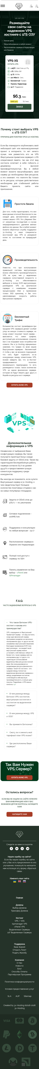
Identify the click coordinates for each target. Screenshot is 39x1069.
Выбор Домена (19, 908)
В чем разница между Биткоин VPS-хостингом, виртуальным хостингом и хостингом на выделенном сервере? (18, 700)
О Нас (19, 963)
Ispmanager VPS (19, 924)
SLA (9, 996)
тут (14, 684)
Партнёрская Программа (19, 974)
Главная (19, 898)
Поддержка (19, 944)
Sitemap (27, 996)
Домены (19, 905)
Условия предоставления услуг (19, 989)
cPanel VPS (19, 927)
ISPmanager (14, 575)
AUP (18, 996)
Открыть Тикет (19, 950)
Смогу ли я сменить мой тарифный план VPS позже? (19, 734)
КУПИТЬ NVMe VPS (19, 385)
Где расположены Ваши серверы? (19, 745)
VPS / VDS (19, 921)
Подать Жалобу (19, 953)
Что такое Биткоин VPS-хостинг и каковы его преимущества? (19, 625)
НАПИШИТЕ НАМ (19, 814)
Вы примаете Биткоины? (21, 724)
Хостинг (19, 918)
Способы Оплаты (19, 971)
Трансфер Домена (19, 911)
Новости (19, 966)
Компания (19, 960)
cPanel (20, 572)
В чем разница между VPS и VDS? (20, 715)
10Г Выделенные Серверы (19, 932)
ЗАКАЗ (19, 106)
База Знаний (19, 947)
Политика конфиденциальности (19, 982)
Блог (19, 969)
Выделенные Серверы (19, 929)
